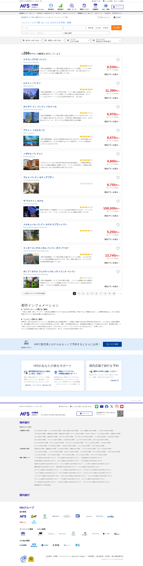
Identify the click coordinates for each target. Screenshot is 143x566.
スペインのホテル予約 (82, 455)
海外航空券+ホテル (49, 13)
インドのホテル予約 (85, 451)
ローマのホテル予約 (54, 446)
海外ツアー (32, 13)
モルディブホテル (90, 433)
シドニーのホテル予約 (83, 446)
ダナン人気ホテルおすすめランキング (68, 460)
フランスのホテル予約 (53, 455)
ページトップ (134, 400)
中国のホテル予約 (75, 448)
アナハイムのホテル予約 (57, 442)
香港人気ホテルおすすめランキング (44, 467)
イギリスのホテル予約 (113, 451)
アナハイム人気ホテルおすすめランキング (46, 479)
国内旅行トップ (82, 13)
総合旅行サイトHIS (27, 17)
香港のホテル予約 (52, 433)
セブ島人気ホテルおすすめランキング (45, 460)
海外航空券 (40, 13)
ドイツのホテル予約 (40, 455)
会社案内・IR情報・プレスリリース (57, 556)
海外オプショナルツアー (69, 13)
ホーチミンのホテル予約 (66, 436)
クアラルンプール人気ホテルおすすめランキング (97, 470)
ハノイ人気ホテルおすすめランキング (70, 470)
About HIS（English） (79, 556)
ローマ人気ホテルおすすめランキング (45, 482)
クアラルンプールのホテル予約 (83, 436)
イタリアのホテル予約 (68, 455)
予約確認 (118, 17)
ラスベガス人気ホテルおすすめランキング (100, 476)
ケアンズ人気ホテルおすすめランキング (70, 473)
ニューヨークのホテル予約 (83, 439)
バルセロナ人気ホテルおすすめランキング (69, 482)
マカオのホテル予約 (113, 436)
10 (114, 293)
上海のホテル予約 (115, 433)
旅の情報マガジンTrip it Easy (42, 485)
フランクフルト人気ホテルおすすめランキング (96, 482)
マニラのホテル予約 (40, 436)
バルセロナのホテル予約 (69, 446)
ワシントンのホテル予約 (92, 442)
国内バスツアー (99, 13)
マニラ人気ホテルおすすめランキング (88, 467)
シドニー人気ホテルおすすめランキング (45, 473)
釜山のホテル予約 (64, 433)
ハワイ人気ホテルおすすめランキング (45, 457)
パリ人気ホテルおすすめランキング (70, 479)
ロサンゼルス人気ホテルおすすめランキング (73, 476)
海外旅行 (25, 422)
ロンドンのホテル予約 (40, 446)
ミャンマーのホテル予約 (55, 451)
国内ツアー (90, 13)
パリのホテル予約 (105, 442)
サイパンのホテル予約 (77, 433)
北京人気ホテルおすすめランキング (66, 467)
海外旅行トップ (24, 13)
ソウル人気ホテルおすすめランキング (91, 460)
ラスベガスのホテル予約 (41, 442)
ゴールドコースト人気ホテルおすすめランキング (97, 473)
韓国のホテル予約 (51, 448)
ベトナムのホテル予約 (40, 451)
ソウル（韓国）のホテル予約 (88, 430)
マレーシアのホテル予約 (104, 448)
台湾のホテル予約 (39, 448)
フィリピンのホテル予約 (88, 448)
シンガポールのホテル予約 (105, 430)
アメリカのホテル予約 (99, 451)
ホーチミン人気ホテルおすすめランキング (46, 470)
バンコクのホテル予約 (55, 430)
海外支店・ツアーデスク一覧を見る (37, 385)
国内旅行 (25, 495)
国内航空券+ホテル (117, 13)
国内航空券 (108, 13)
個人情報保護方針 (117, 556)
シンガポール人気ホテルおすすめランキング (97, 464)
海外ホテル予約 (25, 427)
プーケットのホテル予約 (54, 439)
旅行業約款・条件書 (103, 556)
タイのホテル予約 (63, 448)
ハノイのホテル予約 (100, 436)
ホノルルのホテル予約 (40, 430)
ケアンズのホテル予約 (98, 446)
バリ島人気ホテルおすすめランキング (91, 457)
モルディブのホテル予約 (71, 451)
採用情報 (91, 556)
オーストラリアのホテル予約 (98, 455)
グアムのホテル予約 (40, 433)
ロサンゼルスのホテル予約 (100, 439)
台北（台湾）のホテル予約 (70, 430)
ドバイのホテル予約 (103, 433)
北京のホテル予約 (52, 436)
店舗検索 (113, 380)
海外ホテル (58, 13)
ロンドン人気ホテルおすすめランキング (93, 479)
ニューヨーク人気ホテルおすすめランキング (46, 476)
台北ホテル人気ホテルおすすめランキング (46, 464)
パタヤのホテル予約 (68, 439)
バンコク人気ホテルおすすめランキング (71, 464)
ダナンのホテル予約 (40, 439)
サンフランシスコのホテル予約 (74, 442)
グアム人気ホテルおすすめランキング (68, 457)
